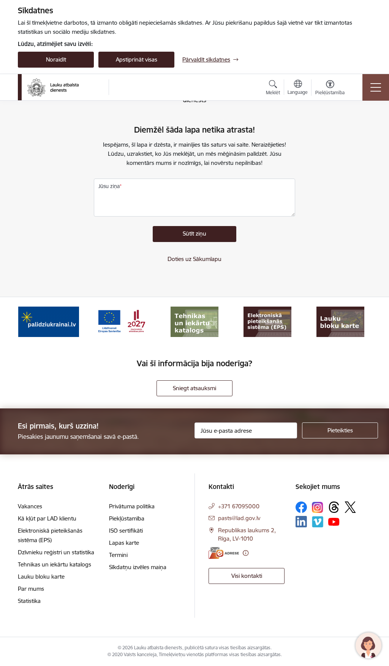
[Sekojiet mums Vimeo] (317, 521)
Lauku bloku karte (41, 576)
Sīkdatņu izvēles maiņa (137, 567)
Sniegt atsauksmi (194, 388)
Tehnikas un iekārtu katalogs (54, 564)
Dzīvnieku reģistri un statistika (56, 552)
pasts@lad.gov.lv (239, 518)
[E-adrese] (224, 553)
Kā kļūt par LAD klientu (47, 518)
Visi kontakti (246, 575)
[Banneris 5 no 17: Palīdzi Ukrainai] (48, 321)
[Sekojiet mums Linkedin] (301, 521)
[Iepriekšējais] (30, 322)
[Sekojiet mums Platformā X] (350, 507)
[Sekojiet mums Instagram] (317, 507)
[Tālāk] (358, 322)
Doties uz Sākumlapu (194, 259)
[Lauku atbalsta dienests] (53, 87)
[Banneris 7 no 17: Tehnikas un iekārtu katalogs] (194, 321)
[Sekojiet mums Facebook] (301, 507)
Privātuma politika (132, 506)
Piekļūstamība (126, 518)
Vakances (30, 506)
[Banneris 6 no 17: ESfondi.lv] (121, 321)
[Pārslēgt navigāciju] (375, 87)
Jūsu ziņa (109, 186)
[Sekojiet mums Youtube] (334, 521)
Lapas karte (124, 542)
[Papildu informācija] (245, 553)
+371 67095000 (238, 506)
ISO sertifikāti (126, 530)
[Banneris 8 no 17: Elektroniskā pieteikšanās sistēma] (267, 321)
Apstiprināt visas (136, 59)
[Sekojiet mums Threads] (334, 507)
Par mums (31, 588)
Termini (118, 554)
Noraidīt (56, 59)
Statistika (29, 600)
